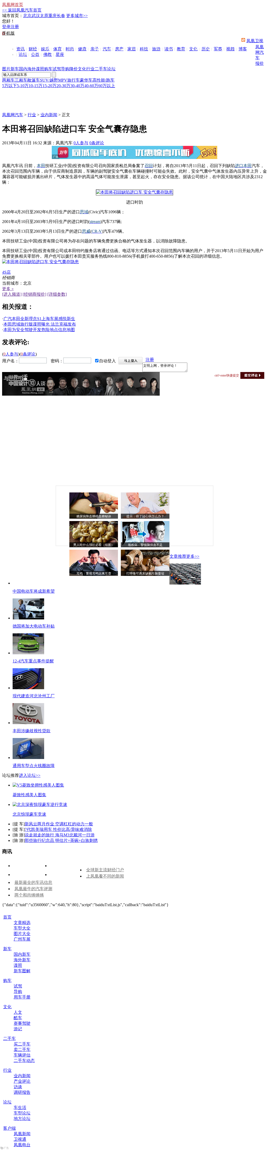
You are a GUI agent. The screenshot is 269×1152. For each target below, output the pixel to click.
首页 (7, 917)
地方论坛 (22, 1118)
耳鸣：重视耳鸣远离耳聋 (93, 573)
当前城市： (12, 283)
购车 (48, 69)
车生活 (20, 1107)
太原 (44, 15)
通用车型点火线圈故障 (34, 765)
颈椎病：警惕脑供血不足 (145, 545)
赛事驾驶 (22, 1023)
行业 (90, 69)
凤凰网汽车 (259, 52)
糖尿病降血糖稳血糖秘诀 (93, 516)
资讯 (20, 49)
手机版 (8, 33)
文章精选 (22, 922)
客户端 (9, 1128)
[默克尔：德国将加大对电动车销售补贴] (28, 618)
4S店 (6, 272)
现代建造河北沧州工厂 (34, 696)
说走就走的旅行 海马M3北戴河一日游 (60, 835)
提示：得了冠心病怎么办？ (145, 516)
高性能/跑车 (103, 80)
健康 (82, 49)
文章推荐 (177, 556)
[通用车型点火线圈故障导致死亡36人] (28, 757)
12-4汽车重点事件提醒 (33, 661)
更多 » (8, 288)
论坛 (23, 54)
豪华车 (86, 80)
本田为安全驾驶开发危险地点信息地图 (39, 329)
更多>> (192, 556)
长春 (61, 15)
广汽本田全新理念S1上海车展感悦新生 (39, 318)
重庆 (52, 15)
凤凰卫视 (254, 41)
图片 (6, 69)
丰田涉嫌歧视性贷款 (31, 731)
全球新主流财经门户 (105, 870)
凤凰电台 (22, 1145)
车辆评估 (22, 1055)
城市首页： (12, 15)
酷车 (18, 1018)
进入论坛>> (29, 775)
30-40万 (77, 85)
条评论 (96, 143)
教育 (181, 49)
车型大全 (22, 928)
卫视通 (20, 1139)
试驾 (57, 69)
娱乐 (45, 49)
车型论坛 (22, 1113)
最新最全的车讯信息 (33, 882)
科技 (144, 49)
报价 (259, 63)
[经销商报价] (34, 294)
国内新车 (22, 954)
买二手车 (22, 1044)
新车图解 (22, 971)
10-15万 (36, 85)
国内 (23, 69)
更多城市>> (77, 15)
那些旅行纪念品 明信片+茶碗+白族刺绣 (61, 840)
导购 (65, 69)
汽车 (107, 49)
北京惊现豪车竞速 (29, 814)
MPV (62, 80)
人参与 (81, 143)
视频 (230, 49)
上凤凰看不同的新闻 (105, 876)
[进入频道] (12, 294)
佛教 (47, 54)
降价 (73, 69)
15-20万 (49, 85)
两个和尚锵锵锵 (29, 895)
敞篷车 (33, 80)
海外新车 (22, 960)
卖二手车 (22, 1049)
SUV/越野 (49, 80)
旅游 (156, 49)
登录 (6, 26)
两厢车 (8, 80)
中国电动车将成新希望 (34, 591)
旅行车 (73, 80)
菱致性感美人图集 (29, 795)
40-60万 (91, 85)
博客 (243, 49)
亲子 (94, 49)
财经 (33, 49)
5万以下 (9, 85)
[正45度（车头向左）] (134, 192)
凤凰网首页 (12, 4)
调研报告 (22, 1092)
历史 (205, 49)
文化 (193, 49)
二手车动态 (24, 1060)
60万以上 (106, 85)
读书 (168, 49)
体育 (57, 49)
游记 (18, 1029)
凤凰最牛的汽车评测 (33, 888)
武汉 (36, 15)
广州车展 (22, 939)
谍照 (40, 69)
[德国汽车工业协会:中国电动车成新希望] (185, 583)
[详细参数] (57, 294)
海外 (31, 69)
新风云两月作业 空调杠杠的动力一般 (59, 824)
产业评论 (22, 1081)
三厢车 (21, 80)
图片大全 (22, 933)
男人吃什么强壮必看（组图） (93, 545)
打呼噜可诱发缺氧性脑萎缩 (145, 573)
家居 (131, 49)
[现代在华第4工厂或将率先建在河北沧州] (28, 688)
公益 (35, 54)
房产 (119, 49)
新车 (15, 69)
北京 (27, 15)
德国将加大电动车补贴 (34, 626)
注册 (15, 26)
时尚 (70, 49)
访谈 (18, 1087)
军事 (218, 49)
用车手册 (22, 997)
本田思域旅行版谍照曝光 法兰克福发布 (39, 324)
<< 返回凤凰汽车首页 (22, 10)
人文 (18, 1012)
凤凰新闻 (22, 1134)
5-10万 (23, 85)
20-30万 (63, 85)
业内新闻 (48, 115)
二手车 (101, 69)
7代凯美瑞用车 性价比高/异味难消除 (58, 829)
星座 (60, 54)
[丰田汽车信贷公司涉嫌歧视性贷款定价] (28, 722)
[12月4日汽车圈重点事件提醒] (28, 653)
